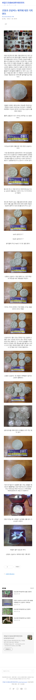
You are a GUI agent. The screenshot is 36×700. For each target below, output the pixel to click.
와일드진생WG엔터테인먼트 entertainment (13, 3)
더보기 (32, 588)
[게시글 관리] (11, 567)
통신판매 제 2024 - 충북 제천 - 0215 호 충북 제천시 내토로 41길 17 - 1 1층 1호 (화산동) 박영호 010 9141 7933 (18, 678)
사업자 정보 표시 (10, 574)
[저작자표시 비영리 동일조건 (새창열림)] (23, 567)
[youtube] (21, 689)
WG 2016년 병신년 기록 (8, 17)
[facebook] (10, 689)
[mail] (25, 689)
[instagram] (17, 689)
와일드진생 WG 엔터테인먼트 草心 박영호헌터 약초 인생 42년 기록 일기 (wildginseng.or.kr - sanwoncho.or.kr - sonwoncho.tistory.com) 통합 (14, 643)
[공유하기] (9, 567)
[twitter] (14, 689)
